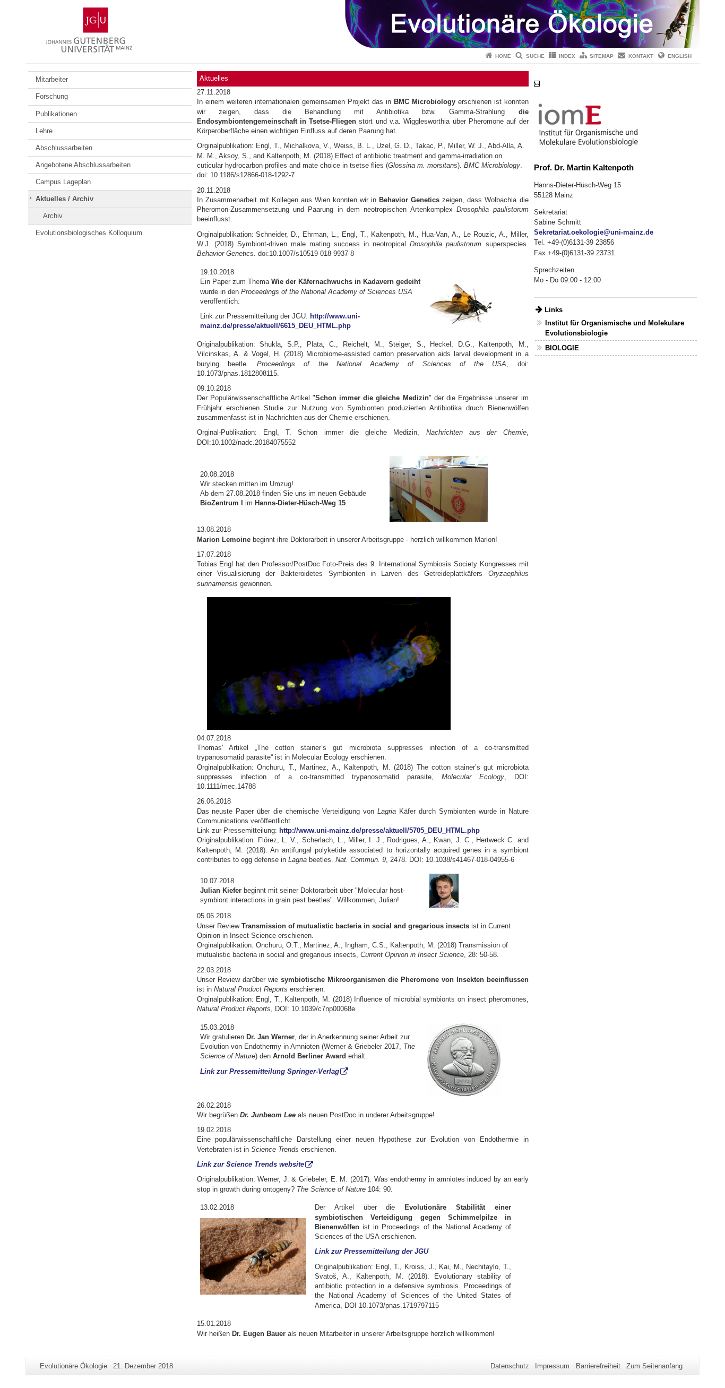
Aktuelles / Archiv (64, 199)
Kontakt (640, 56)
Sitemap (602, 56)
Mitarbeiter (52, 79)
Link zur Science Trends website (250, 1164)
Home (503, 56)
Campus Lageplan (63, 182)
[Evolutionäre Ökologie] (362, 24)
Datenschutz (509, 1366)
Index (567, 56)
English (680, 56)
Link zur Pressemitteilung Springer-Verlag (269, 1071)
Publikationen (56, 114)
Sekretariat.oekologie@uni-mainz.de (593, 232)
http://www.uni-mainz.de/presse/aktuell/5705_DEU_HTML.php (379, 830)
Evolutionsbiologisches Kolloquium (89, 233)
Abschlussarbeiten (64, 148)
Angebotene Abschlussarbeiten (83, 165)
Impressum (552, 1366)
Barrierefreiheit (598, 1366)
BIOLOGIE (562, 348)
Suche (535, 56)
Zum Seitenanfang (654, 1366)
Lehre (44, 131)
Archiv (53, 216)
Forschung (52, 96)
